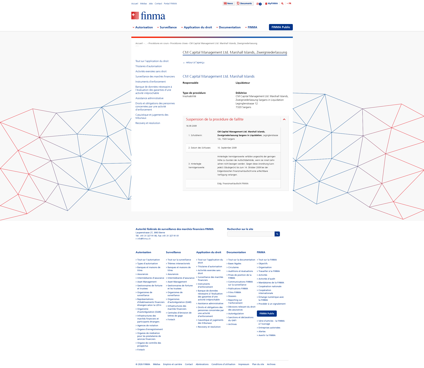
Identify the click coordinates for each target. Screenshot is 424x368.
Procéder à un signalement (272, 304)
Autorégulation (236, 313)
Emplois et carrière (172, 364)
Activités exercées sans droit (150, 71)
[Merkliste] (258, 3)
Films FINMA (234, 292)
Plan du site (258, 364)
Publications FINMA (238, 288)
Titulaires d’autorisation (148, 66)
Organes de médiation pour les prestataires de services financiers (149, 336)
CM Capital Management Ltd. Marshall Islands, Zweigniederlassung (223, 43)
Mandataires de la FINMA (271, 282)
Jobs (151, 3)
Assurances (142, 274)
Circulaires (233, 267)
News (230, 3)
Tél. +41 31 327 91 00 (146, 235)
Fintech (141, 349)
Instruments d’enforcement (150, 81)
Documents (246, 3)
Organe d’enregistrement (150, 329)
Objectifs (263, 263)
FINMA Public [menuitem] (281, 27)
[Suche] (282, 4)
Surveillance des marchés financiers (155, 76)
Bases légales (234, 263)
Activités (263, 275)
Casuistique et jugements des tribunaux (151, 116)
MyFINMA (273, 3)
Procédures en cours (159, 43)
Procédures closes (179, 43)
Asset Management (147, 282)
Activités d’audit (267, 279)
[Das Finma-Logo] (148, 16)
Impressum (243, 364)
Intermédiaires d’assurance (150, 278)
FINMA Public (267, 313)
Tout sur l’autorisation (148, 259)
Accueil (134, 3)
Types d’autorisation (147, 263)
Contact (158, 3)
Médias (143, 3)
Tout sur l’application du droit (151, 61)
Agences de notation (147, 325)
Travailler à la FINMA (269, 271)
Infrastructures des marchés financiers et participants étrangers (148, 318)
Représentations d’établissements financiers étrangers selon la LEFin (150, 302)
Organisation (265, 267)
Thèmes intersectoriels (179, 263)
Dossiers (232, 296)
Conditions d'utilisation (223, 364)
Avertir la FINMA (267, 335)
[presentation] (236, 119)
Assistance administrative (149, 98)
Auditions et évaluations (240, 271)
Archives (232, 324)
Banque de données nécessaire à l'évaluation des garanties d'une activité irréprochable (153, 90)
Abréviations (202, 364)
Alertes (262, 331)
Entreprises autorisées (269, 327)
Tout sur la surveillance (179, 259)
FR (290, 3)
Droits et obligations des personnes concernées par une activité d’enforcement (155, 106)
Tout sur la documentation (241, 259)
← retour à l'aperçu (193, 62)
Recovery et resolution (147, 123)
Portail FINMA (170, 3)
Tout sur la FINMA (268, 259)
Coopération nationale (270, 286)
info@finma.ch (144, 238)
